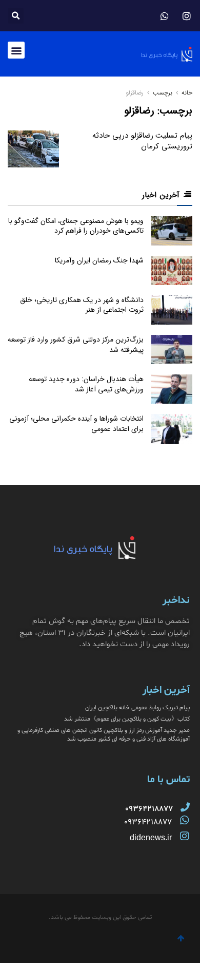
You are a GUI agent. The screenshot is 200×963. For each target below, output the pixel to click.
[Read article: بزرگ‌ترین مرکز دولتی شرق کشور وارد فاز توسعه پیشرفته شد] (171, 349)
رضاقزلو (135, 93)
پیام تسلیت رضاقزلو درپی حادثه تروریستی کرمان (142, 141)
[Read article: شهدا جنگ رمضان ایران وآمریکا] (171, 270)
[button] (16, 16)
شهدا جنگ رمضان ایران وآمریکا (99, 260)
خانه (185, 93)
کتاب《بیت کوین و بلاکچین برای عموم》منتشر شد (127, 719)
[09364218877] (185, 806)
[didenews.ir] (184, 836)
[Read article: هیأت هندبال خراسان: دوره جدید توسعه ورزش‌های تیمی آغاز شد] (171, 389)
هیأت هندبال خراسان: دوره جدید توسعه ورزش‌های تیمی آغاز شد (86, 384)
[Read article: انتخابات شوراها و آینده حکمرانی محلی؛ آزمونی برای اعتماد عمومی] (171, 428)
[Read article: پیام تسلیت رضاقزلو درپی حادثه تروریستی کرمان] (33, 148)
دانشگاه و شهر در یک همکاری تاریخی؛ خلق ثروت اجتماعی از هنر (82, 305)
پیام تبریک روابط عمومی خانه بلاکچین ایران (137, 708)
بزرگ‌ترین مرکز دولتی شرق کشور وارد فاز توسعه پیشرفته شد (76, 344)
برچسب (162, 93)
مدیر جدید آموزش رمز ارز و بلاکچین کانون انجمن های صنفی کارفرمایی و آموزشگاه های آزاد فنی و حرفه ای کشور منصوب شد (103, 734)
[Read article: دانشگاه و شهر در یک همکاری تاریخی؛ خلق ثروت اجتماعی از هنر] (171, 310)
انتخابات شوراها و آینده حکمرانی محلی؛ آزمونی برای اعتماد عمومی (76, 424)
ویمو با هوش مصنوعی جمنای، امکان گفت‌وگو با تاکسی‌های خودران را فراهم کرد (76, 226)
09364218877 (148, 822)
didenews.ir (151, 837)
